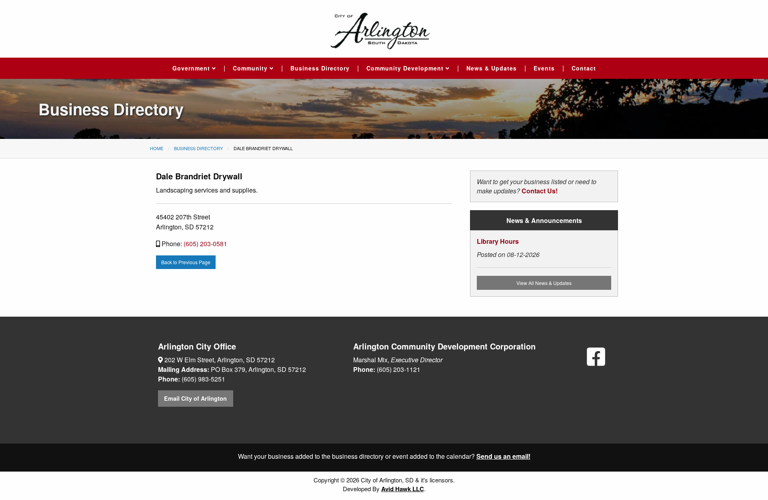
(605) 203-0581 (205, 243)
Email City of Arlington (195, 398)
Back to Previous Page (185, 262)
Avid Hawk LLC (402, 488)
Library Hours (498, 241)
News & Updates (491, 68)
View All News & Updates (544, 282)
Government (192, 68)
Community (251, 68)
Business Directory (320, 68)
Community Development (406, 68)
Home (156, 148)
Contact (584, 68)
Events (544, 68)
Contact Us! (540, 190)
